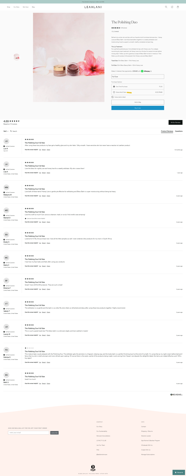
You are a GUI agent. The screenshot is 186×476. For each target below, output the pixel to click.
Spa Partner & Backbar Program (150, 440)
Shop (8, 7)
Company (99, 422)
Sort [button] (5, 131)
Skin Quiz (25, 7)
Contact (143, 426)
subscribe (54, 433)
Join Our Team (100, 445)
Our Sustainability (101, 431)
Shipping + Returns (147, 431)
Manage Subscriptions (148, 454)
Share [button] (48, 149)
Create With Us (145, 450)
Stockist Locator (146, 436)
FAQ (97, 450)
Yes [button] (40, 149)
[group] (13, 121)
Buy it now (138, 108)
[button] (137, 28)
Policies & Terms (94, 473)
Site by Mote (104, 473)
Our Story (16, 7)
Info (142, 422)
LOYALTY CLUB (101, 440)
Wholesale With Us (146, 445)
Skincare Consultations (103, 436)
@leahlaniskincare (101, 454)
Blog (33, 7)
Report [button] (44, 149)
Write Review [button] (175, 122)
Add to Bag (137, 102)
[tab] (167, 131)
